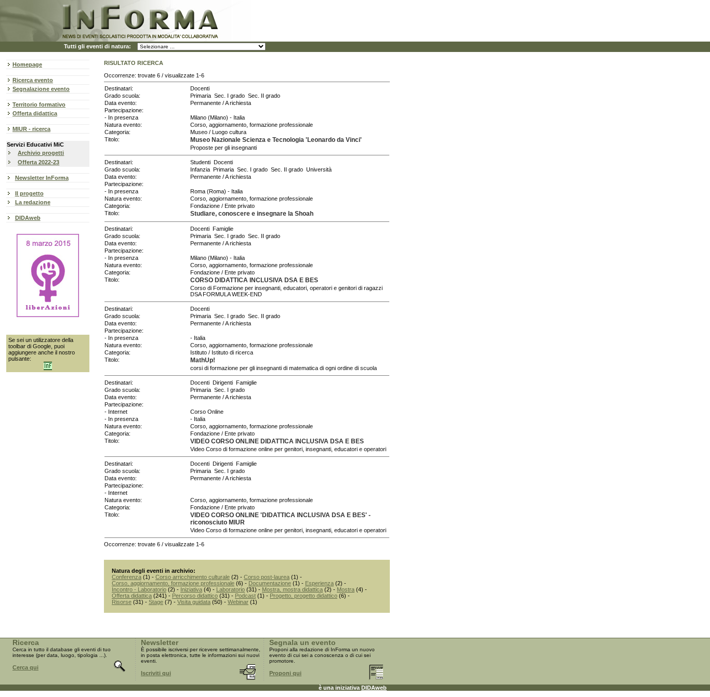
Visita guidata (194, 602)
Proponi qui (285, 673)
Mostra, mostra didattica (292, 589)
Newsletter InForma (42, 178)
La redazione (32, 202)
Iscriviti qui (156, 673)
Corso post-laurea (267, 577)
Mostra (345, 589)
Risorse (122, 602)
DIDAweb (28, 218)
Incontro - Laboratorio (139, 589)
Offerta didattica (34, 113)
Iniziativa (191, 589)
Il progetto (29, 193)
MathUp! (202, 360)
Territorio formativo (38, 104)
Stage (156, 602)
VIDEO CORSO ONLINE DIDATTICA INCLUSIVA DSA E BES (277, 441)
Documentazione (269, 583)
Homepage (27, 64)
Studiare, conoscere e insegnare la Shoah (251, 213)
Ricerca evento (32, 80)
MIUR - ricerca (31, 129)
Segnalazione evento (41, 89)
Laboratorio (230, 589)
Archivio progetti (41, 153)
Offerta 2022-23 (38, 162)
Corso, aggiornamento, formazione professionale (173, 583)
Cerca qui (25, 667)
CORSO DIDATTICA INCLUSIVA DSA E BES (254, 280)
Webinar (238, 602)
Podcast (245, 596)
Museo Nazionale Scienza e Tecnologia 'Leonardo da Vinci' (276, 139)
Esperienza (319, 583)
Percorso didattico (195, 596)
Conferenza (126, 577)
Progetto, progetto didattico (303, 596)
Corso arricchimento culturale (192, 577)
